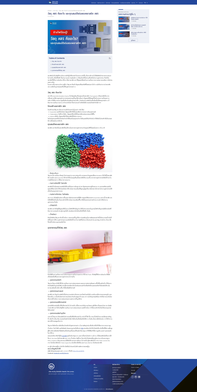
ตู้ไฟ (82, 328)
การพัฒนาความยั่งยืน (125, 3)
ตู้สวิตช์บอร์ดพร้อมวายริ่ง (117, 381)
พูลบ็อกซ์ (114, 372)
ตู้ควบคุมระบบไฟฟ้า (116, 367)
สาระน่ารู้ (55, 10)
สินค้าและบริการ (101, 3)
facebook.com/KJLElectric (61, 353)
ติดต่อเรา (141, 3)
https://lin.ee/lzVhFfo (78, 351)
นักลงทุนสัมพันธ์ (115, 3)
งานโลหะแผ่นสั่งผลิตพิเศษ (117, 383)
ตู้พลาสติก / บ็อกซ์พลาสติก (118, 377)
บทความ (133, 3)
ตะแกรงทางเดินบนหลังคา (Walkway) (120, 374)
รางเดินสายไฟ (115, 370)
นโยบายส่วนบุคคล (109, 389)
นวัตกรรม (108, 3)
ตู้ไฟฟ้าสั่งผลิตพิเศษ (116, 379)
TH (145, 3)
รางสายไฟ (64, 336)
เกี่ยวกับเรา (93, 3)
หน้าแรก (49, 10)
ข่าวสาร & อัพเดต (135, 367)
